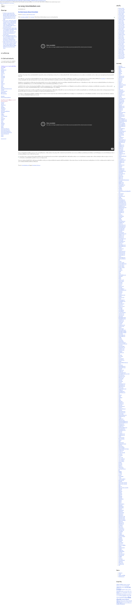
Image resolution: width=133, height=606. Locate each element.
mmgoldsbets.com (122, 238)
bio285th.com (121, 122)
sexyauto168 (121, 341)
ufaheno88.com (122, 406)
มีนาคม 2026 (121, 14)
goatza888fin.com (122, 171)
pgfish (120, 273)
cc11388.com (121, 137)
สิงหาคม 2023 (121, 53)
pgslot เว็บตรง (121, 281)
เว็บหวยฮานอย (121, 555)
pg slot (2, 79)
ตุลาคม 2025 (121, 20)
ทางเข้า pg (121, 451)
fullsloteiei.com (121, 164)
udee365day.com (122, 392)
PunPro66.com (121, 303)
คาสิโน (120, 436)
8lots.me (120, 81)
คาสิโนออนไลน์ (121, 437)
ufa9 (119, 398)
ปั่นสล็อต (120, 462)
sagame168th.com (122, 330)
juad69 (120, 197)
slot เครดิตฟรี (121, 358)
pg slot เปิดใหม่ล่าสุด (122, 263)
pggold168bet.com (122, 275)
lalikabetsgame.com (122, 207)
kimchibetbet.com (25, 165)
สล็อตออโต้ (121, 511)
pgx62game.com (122, 295)
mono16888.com (122, 241)
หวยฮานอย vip (121, 530)
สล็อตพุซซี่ (120, 505)
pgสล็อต (120, 296)
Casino (120, 136)
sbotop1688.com (122, 335)
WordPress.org (121, 576)
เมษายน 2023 (121, 58)
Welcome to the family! (9, 3)
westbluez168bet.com (123, 427)
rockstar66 (121, 322)
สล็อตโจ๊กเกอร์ (121, 523)
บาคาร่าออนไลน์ (4, 91)
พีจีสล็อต (120, 471)
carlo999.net (121, 133)
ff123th (120, 157)
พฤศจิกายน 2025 (122, 19)
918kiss (2, 68)
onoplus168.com (122, 255)
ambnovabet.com (122, 98)
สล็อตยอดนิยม (121, 507)
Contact (3, 3)
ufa (119, 393)
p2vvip (120, 256)
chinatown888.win (122, 139)
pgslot (2, 81)
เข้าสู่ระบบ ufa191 (122, 536)
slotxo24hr (121, 365)
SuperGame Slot (122, 376)
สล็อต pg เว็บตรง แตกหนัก (123, 487)
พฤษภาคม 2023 (122, 57)
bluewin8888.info (122, 124)
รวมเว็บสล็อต (121, 476)
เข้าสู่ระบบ (120, 572)
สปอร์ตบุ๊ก (120, 481)
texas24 (120, 382)
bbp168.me (121, 108)
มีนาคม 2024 (121, 44)
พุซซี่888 (2, 115)
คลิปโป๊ (2, 120)
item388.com (121, 186)
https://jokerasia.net (5, 133)
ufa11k (120, 396)
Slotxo (120, 363)
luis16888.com (121, 222)
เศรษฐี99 (120, 556)
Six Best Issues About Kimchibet (28, 12)
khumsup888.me (122, 199)
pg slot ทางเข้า (121, 262)
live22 (2, 84)
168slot (120, 69)
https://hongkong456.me (6, 97)
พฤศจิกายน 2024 (122, 34)
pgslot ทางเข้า (121, 280)
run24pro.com (121, 326)
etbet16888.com (122, 151)
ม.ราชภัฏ (120, 473)
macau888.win (121, 229)
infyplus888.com (122, 184)
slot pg (120, 357)
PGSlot (120, 278)
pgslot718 (120, 283)
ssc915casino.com (122, 372)
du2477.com (121, 147)
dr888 (120, 143)
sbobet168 (121, 333)
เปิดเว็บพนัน (121, 540)
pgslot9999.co (121, 288)
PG (119, 260)
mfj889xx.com (121, 234)
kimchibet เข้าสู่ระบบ (36, 165)
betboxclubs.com (122, 112)
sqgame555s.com (122, 367)
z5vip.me (120, 432)
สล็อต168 (2, 96)
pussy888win (121, 311)
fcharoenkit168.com (122, 156)
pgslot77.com (121, 286)
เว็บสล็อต (120, 548)
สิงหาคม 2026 (121, 8)
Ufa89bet (120, 397)
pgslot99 (120, 287)
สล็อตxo (120, 502)
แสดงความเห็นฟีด (122, 575)
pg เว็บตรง (120, 270)
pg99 (2, 82)
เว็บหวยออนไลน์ (121, 554)
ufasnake (120, 410)
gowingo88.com (122, 173)
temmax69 (121, 381)
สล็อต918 (120, 497)
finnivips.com (121, 158)
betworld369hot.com (123, 119)
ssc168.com (121, 371)
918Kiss (120, 82)
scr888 (120, 337)
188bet (2, 127)
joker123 (2, 102)
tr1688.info (121, 390)
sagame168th (121, 328)
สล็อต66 (2, 71)
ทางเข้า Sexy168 (122, 452)
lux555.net (121, 223)
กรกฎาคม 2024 (122, 39)
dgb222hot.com (122, 142)
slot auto (120, 355)
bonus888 (120, 129)
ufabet (120, 400)
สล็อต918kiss (121, 498)
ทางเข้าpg (120, 453)
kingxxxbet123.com (122, 203)
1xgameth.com (121, 76)
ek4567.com (121, 148)
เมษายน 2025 (121, 28)
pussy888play (121, 310)
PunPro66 (120, 302)
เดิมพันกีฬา (121, 538)
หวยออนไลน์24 (121, 528)
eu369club (121, 152)
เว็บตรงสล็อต (121, 542)
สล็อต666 (3, 107)
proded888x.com (122, 301)
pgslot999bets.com (122, 290)
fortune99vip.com (122, 159)
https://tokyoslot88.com (6, 131)
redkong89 (121, 316)
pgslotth (120, 293)
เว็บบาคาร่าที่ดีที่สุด (122, 545)
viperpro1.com (121, 423)
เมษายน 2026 (121, 13)
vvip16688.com (122, 425)
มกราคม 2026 (121, 17)
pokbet (120, 298)
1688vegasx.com (122, 67)
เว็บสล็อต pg (121, 550)
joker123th (121, 194)
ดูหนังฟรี (2, 87)
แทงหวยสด (121, 559)
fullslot (120, 163)
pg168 (120, 271)
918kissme (121, 87)
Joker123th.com (122, 196)
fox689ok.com (121, 161)
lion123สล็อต (121, 209)
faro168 (120, 154)
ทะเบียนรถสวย (121, 450)
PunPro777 (121, 305)
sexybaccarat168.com (123, 343)
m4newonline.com (122, 224)
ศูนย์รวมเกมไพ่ (121, 480)
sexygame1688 (121, 346)
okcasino (120, 250)
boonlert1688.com (122, 131)
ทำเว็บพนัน (121, 455)
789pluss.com (121, 77)
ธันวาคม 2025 (121, 18)
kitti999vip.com (122, 206)
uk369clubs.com (122, 416)
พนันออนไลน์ (121, 467)
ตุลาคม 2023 (121, 50)
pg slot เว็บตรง (121, 265)
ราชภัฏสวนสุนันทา (122, 478)
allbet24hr (121, 93)
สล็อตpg (120, 501)
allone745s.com (122, 94)
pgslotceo (120, 291)
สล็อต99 (120, 500)
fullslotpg (3, 83)
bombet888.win (122, 128)
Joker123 (120, 189)
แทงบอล (120, 557)
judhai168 (3, 110)
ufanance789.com (122, 408)
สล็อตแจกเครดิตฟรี (122, 520)
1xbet (2, 121)
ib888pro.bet (121, 182)
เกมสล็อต (120, 533)
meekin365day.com (122, 233)
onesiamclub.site (122, 252)
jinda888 (120, 188)
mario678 (120, 231)
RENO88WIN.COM (122, 317)
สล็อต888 (3, 112)
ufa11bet (120, 395)
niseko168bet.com (122, 245)
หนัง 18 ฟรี (121, 526)
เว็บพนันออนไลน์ (122, 547)
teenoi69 (120, 380)
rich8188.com (121, 320)
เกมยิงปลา (120, 532)
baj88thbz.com (121, 106)
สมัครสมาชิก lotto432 (123, 482)
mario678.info (121, 232)
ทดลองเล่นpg (121, 446)
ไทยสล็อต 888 (121, 564)
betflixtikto (121, 113)
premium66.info (122, 300)
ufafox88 (120, 405)
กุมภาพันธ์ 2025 (122, 30)
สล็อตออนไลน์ (121, 510)
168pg (120, 68)
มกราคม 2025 (121, 32)
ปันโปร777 (120, 466)
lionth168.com (121, 211)
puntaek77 (121, 307)
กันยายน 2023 (121, 52)
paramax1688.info (122, 258)
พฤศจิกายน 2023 (122, 49)
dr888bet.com (121, 144)
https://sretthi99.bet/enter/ (124, 179)
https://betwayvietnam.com (6, 132)
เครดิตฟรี (120, 537)
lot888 (120, 218)
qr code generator (122, 312)
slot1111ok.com (121, 360)
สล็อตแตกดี (121, 521)
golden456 (121, 172)
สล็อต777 (120, 495)
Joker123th (123, 587)
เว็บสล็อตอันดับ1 (121, 551)
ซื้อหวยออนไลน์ (4, 93)
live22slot (120, 214)
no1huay (120, 247)
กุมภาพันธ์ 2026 (122, 15)
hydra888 (120, 181)
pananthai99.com (122, 257)
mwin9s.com (121, 242)
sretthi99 (120, 368)
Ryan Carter (32, 14)
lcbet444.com (121, 208)
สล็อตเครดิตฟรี (121, 512)
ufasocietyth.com (122, 411)
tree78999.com (122, 391)
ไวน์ (119, 565)
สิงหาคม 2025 (121, 23)
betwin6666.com (122, 118)
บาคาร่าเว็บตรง (121, 460)
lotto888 (120, 219)
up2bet (120, 417)
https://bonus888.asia (5, 111)
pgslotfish (120, 292)
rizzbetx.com (121, 321)
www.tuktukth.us (122, 428)
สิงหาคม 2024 (121, 38)
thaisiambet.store (122, 383)
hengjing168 (121, 176)
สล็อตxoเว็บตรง (121, 503)
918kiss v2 (121, 83)
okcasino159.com (122, 251)
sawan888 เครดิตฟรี (122, 331)
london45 (120, 217)
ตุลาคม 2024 (121, 35)
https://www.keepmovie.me (6, 88)
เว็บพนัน (120, 546)
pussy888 (3, 76)
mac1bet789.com (122, 227)
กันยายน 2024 (121, 37)
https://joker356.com (5, 128)
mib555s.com (121, 236)
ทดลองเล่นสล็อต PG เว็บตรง (124, 448)
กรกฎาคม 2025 (122, 24)
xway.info (120, 431)
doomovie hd (3, 138)
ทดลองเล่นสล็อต (121, 447)
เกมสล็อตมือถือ (121, 535)
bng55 (120, 127)
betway (120, 117)
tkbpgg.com (121, 387)
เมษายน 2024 (121, 43)
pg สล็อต (120, 268)
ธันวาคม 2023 (121, 48)
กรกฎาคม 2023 (122, 54)
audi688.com (121, 102)
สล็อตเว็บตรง (3, 92)
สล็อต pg (120, 486)
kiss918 (2, 125)
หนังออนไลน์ (121, 527)
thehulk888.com (122, 385)
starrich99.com (121, 375)
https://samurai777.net (5, 130)
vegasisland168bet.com (123, 421)
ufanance (120, 407)
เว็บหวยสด (120, 552)
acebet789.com (122, 91)
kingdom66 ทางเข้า (122, 202)
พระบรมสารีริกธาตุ (122, 468)
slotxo (2, 117)
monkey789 (121, 240)
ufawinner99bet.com (123, 415)
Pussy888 (120, 308)
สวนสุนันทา (121, 525)
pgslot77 (120, 285)
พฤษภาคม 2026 (122, 12)
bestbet (120, 111)
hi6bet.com (121, 177)
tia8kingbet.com (122, 386)
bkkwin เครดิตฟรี (122, 123)
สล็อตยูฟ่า (120, 508)
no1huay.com (121, 248)
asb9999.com (121, 99)
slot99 (2, 106)
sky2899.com (121, 352)
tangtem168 (121, 378)
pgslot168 (3, 118)
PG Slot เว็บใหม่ (122, 267)
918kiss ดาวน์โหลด (122, 84)
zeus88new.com (122, 433)
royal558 (120, 323)
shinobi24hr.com (122, 347)
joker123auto (121, 193)
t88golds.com (121, 377)
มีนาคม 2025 (121, 29)
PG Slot (120, 261)
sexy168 (120, 338)
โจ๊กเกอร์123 (121, 562)
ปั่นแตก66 (120, 463)
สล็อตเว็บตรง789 (122, 517)
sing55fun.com (121, 348)
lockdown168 (121, 216)
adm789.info (121, 92)
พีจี (119, 470)
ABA (119, 88)
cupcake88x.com (122, 141)
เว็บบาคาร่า (121, 543)
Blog (1, 3)
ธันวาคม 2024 (121, 33)
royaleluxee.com (122, 325)
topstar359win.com (122, 388)
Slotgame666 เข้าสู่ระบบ (123, 362)
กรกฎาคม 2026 (122, 9)
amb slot (120, 97)
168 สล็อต (120, 66)
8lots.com (120, 78)
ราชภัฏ (120, 477)
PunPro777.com (122, 306)
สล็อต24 (120, 490)
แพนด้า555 (121, 561)
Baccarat (120, 104)
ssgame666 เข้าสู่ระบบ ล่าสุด (124, 373)
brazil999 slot (121, 132)
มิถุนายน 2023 (121, 55)
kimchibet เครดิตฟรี (24, 17)
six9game (120, 351)
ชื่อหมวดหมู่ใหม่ (121, 438)
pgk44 (120, 277)
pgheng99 (121, 276)
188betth (120, 73)
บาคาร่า (2, 78)
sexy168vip (121, 340)
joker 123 (3, 73)
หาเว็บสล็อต (121, 531)
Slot (119, 353)
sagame (2, 72)
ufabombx (121, 401)
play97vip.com (121, 297)
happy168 (120, 174)
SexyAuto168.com (122, 342)
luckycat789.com (122, 221)
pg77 (119, 272)
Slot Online (121, 356)
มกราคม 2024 (121, 47)
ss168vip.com (121, 370)
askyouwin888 (121, 101)
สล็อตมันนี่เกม (121, 506)
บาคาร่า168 (121, 457)
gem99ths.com (121, 168)
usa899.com (121, 418)
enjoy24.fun (121, 149)
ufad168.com (121, 402)
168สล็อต (120, 71)
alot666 (120, 96)
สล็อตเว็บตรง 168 (122, 516)
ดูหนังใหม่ (120, 445)
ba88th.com (121, 103)
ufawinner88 (121, 413)
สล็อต (120, 485)
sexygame (121, 345)
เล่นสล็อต (120, 541)
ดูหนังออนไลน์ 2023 (122, 443)
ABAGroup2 (121, 89)
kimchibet (32, 17)
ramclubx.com (121, 313)
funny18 (120, 167)
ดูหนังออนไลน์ (3, 69)
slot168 (2, 103)
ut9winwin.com (121, 420)
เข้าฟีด (120, 574)
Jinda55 (120, 187)
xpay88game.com (122, 430)
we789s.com (121, 426)
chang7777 (121, 138)
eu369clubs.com (122, 153)
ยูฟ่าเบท (120, 475)
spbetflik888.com (122, 366)
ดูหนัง (2, 74)
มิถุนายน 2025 (121, 25)
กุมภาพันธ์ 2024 (122, 45)
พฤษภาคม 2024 (122, 42)
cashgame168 (121, 134)
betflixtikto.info (122, 114)
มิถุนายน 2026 (121, 10)
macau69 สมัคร (122, 228)
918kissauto (121, 86)
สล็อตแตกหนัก (121, 522)
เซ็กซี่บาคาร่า (129, 602)
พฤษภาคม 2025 (122, 27)
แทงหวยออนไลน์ (122, 560)
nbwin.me (120, 243)
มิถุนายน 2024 (121, 40)
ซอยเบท (120, 440)
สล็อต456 (120, 491)
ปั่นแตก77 (120, 465)
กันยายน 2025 (121, 22)
